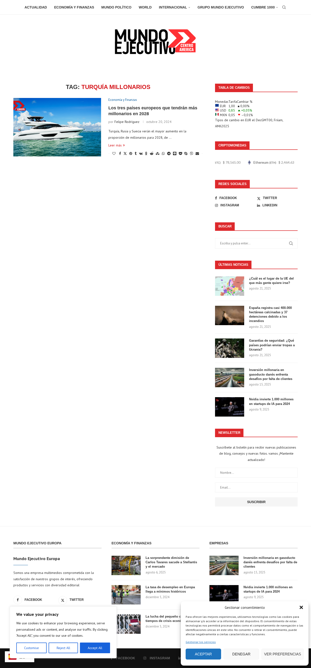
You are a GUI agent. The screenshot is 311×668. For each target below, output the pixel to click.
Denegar (241, 654)
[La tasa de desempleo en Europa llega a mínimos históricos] (126, 594)
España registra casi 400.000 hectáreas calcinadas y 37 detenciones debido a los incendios (270, 314)
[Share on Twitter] (125, 153)
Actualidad (36, 7)
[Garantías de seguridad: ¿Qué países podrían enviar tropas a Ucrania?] (229, 348)
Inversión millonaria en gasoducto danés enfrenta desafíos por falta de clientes (270, 374)
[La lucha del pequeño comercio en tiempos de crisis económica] (126, 624)
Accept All (95, 648)
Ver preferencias (282, 654)
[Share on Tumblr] (136, 153)
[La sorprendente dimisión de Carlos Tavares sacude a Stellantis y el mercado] (126, 565)
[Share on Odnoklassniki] (146, 153)
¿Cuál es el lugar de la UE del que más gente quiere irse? (271, 281)
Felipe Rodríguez (126, 122)
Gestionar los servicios (201, 642)
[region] (63, 632)
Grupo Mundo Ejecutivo (221, 7)
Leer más (115, 145)
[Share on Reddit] (151, 153)
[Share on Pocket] (180, 153)
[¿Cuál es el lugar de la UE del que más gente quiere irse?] (229, 286)
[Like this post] (114, 153)
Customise (31, 648)
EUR (248, 120)
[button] (301, 607)
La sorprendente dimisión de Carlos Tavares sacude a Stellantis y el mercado (171, 562)
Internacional (173, 7)
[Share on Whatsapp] (163, 153)
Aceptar (203, 654)
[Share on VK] (141, 153)
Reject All (63, 648)
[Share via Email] (197, 153)
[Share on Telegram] (169, 153)
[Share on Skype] (185, 153)
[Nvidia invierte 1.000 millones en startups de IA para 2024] (229, 407)
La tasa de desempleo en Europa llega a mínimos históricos (170, 589)
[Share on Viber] (191, 153)
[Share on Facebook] (120, 153)
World (145, 7)
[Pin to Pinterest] (130, 153)
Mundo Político (116, 7)
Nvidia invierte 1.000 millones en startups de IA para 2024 (271, 401)
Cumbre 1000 (263, 7)
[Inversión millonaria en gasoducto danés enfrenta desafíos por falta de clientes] (229, 377)
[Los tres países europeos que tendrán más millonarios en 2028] (57, 127)
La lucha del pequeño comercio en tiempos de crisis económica (172, 619)
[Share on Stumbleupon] (157, 153)
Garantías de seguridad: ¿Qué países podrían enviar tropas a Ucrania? (272, 345)
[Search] (284, 7)
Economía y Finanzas (74, 7)
